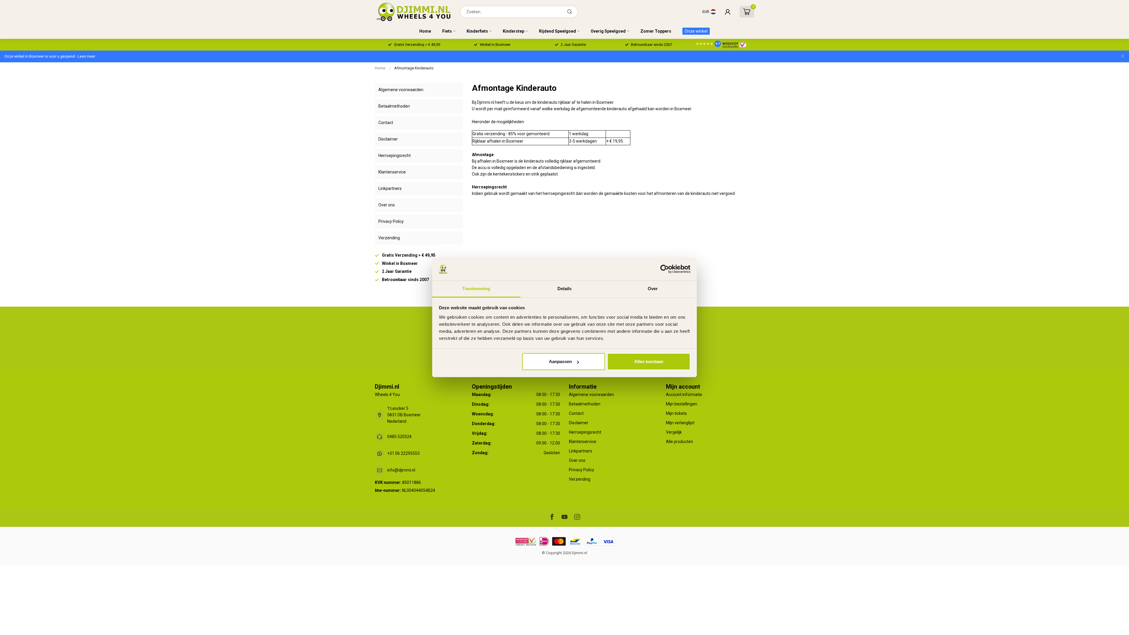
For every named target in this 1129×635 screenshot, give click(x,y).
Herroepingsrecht (394, 155)
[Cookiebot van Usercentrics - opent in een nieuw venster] (664, 269)
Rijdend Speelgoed (557, 31)
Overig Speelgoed (608, 31)
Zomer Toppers (655, 31)
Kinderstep (513, 31)
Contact (385, 122)
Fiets (447, 31)
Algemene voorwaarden (400, 89)
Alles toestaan (648, 361)
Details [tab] (564, 288)
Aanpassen (560, 361)
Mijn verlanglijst (680, 422)
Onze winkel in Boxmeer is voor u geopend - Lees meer (49, 56)
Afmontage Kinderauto (414, 68)
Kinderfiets (477, 31)
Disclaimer (388, 139)
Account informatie (684, 394)
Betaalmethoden (394, 106)
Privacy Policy (391, 221)
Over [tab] (653, 288)
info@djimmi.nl (401, 470)
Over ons (386, 205)
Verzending (389, 237)
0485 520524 (399, 436)
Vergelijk (674, 432)
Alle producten (679, 441)
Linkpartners (390, 188)
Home (425, 31)
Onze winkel (696, 31)
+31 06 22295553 (403, 453)
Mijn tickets (676, 413)
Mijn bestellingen (681, 404)
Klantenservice (392, 172)
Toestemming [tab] (476, 288)
